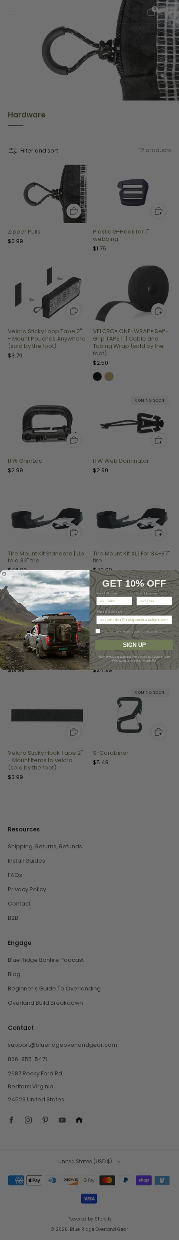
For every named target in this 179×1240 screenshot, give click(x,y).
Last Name (146, 593)
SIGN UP (134, 645)
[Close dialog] (4, 573)
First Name (107, 593)
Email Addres (109, 612)
